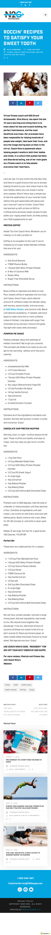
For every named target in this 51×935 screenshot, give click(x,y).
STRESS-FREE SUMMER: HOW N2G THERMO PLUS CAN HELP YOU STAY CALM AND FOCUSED (25, 807)
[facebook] (21, 5)
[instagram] (29, 5)
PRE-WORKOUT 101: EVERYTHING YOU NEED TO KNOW (24, 761)
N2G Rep (15, 54)
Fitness (10, 52)
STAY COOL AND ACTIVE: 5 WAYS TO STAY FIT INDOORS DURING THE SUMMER (23, 854)
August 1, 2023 (12, 757)
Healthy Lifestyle (10, 690)
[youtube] (25, 5)
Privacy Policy (25, 901)
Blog (11, 769)
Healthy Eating (28, 52)
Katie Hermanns (14, 49)
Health (17, 52)
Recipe (22, 54)
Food (29, 49)
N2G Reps (36, 49)
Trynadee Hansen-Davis (19, 766)
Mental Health (21, 815)
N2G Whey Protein (15, 309)
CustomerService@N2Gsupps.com (25, 883)
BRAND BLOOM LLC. (31, 910)
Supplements (20, 769)
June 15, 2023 (11, 803)
